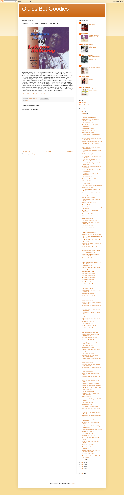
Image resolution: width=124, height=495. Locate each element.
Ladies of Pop (92, 24)
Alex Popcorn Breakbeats (88, 330)
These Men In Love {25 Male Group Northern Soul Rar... (90, 144)
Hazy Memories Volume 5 (88, 277)
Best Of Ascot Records (87, 187)
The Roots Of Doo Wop (87, 288)
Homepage (48, 151)
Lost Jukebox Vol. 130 (87, 225)
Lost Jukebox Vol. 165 (87, 345)
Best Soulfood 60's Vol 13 (88, 271)
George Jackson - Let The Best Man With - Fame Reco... (91, 135)
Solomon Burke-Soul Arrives (89, 202)
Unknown (83, 102)
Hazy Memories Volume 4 (88, 275)
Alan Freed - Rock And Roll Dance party (92, 339)
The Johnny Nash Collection (89, 195)
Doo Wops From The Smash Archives (91, 250)
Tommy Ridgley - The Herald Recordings (89, 447)
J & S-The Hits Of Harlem (88, 453)
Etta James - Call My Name (88, 154)
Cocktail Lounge (85, 76)
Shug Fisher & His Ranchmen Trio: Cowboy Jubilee (90, 120)
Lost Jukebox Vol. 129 (87, 323)
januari (84, 460)
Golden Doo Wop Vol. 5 (87, 265)
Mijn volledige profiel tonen (86, 104)
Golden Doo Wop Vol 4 (87, 298)
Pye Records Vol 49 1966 (88, 353)
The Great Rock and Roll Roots (89, 295)
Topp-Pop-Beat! (86, 205)
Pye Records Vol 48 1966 (88, 431)
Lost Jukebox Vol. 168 (87, 260)
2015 (82, 111)
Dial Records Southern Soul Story (90, 383)
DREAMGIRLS (85, 23)
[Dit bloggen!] (42, 98)
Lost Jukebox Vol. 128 (87, 362)
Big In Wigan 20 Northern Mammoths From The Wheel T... (91, 148)
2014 (82, 462)
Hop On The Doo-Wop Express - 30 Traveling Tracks (90, 255)
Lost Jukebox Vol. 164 (87, 402)
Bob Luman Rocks (86, 396)
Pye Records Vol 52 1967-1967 (89, 220)
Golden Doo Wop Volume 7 (88, 128)
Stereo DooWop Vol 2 (87, 214)
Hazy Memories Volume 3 (88, 273)
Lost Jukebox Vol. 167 (87, 284)
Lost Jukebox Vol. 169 (87, 218)
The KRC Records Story (88, 391)
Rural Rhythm (85, 230)
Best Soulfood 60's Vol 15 (88, 132)
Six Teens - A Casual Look (88, 444)
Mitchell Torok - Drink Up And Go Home (91, 234)
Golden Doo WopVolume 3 (88, 347)
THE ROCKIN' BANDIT (87, 44)
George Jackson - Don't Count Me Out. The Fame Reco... (91, 139)
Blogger (72, 483)
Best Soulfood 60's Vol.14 (88, 228)
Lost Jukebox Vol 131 (87, 176)
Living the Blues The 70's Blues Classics (92, 429)
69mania (83, 66)
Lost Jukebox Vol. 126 (87, 433)
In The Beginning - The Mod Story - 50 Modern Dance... (91, 388)
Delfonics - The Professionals (89, 115)
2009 (82, 473)
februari (84, 113)
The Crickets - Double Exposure (90, 406)
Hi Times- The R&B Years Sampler (90, 181)
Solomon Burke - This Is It (88, 197)
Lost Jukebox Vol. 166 (87, 300)
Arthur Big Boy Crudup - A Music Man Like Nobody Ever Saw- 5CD (94, 58)
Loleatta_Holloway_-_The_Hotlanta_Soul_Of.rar (34, 94)
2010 (82, 471)
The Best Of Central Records (89, 232)
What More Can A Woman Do (89, 117)
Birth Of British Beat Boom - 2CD (90, 332)
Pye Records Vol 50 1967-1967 (89, 130)
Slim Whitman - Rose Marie (88, 435)
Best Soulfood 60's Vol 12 (88, 286)
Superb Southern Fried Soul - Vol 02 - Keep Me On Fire (91, 350)
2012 (82, 466)
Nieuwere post (26, 151)
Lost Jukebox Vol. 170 (87, 122)
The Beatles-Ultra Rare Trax (89, 371)
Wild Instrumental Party (87, 183)
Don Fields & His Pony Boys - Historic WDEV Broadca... (91, 394)
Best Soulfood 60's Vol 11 (88, 293)
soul (27, 100)
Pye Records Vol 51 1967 (88, 321)
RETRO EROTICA (85, 87)
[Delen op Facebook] (46, 98)
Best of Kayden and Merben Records (91, 193)
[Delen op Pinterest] (48, 98)
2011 (82, 469)
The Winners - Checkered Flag (89, 179)
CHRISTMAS (84, 33)
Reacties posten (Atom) (35, 154)
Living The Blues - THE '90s (89, 316)
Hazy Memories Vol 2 (87, 281)
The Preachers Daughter (94, 67)
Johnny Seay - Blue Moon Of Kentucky (91, 385)
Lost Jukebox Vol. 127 (87, 328)
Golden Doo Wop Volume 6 (88, 216)
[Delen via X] (44, 98)
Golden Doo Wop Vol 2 (87, 404)
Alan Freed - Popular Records (89, 337)
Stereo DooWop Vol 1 (87, 258)
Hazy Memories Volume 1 (88, 279)
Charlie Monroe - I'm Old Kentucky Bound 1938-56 (90, 335)
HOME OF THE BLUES (87, 55)
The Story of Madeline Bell (88, 252)
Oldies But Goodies (45, 9)
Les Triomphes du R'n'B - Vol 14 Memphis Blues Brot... (90, 356)
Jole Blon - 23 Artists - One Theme (90, 325)
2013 (82, 464)
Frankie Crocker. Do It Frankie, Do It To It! (92, 141)
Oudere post (70, 151)
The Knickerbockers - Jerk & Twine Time (92, 185)
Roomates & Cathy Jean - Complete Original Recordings (91, 451)
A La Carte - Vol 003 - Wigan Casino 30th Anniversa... (91, 365)
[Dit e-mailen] (41, 98)
